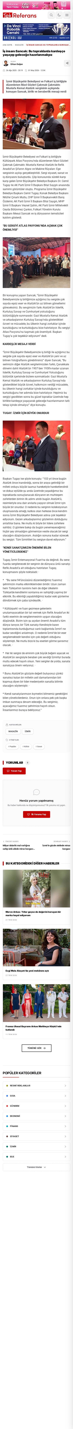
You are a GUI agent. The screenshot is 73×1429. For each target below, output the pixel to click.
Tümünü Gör (35, 1048)
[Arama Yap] (51, 15)
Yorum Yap (16, 771)
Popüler (12, 746)
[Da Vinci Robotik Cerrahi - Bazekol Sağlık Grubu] (36, 31)
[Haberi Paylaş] (67, 63)
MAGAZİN (19, 45)
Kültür (26, 746)
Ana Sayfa (7, 45)
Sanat (39, 746)
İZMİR (28, 731)
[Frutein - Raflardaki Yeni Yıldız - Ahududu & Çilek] (36, 5)
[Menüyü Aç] (66, 15)
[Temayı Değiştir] (59, 15)
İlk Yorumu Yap (38, 814)
